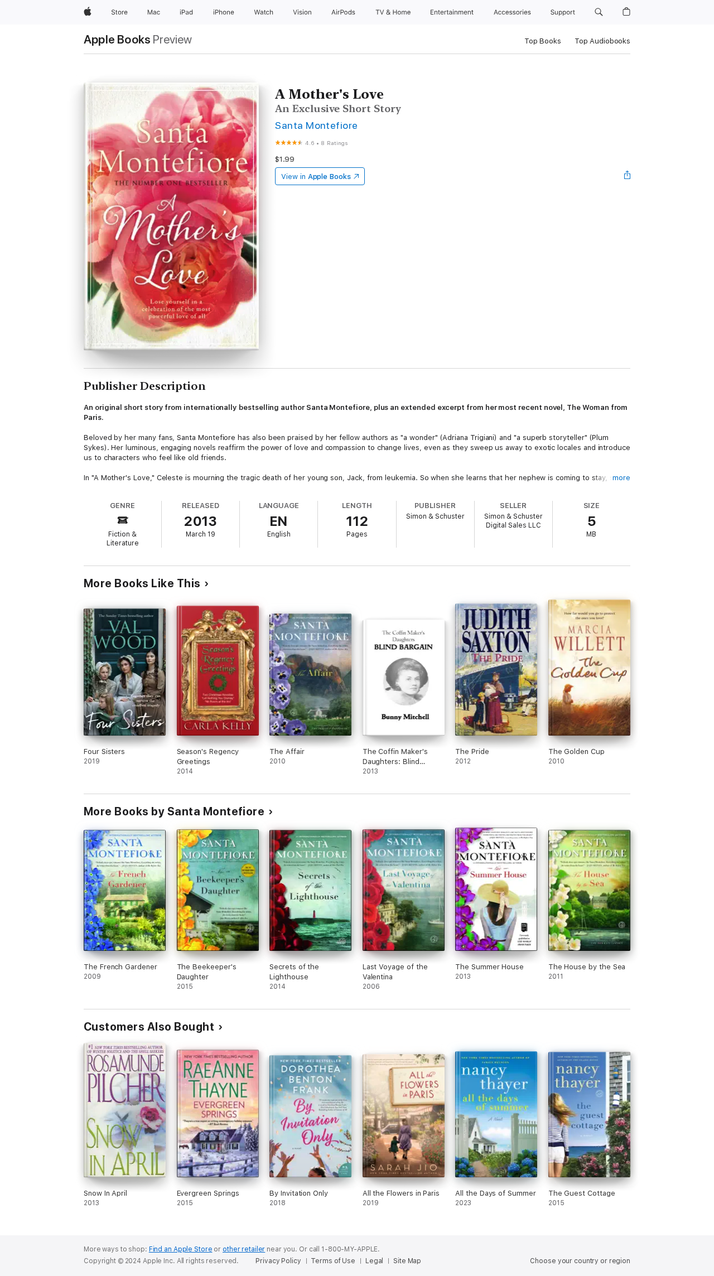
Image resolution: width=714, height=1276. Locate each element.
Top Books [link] (542, 41)
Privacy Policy (278, 1261)
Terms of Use (333, 1261)
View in (316, 176)
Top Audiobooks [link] (602, 41)
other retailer (244, 1249)
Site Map (407, 1261)
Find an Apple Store (181, 1249)
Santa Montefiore (316, 125)
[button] (598, 12)
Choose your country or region (580, 1261)
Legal (374, 1261)
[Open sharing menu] (627, 176)
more (621, 477)
